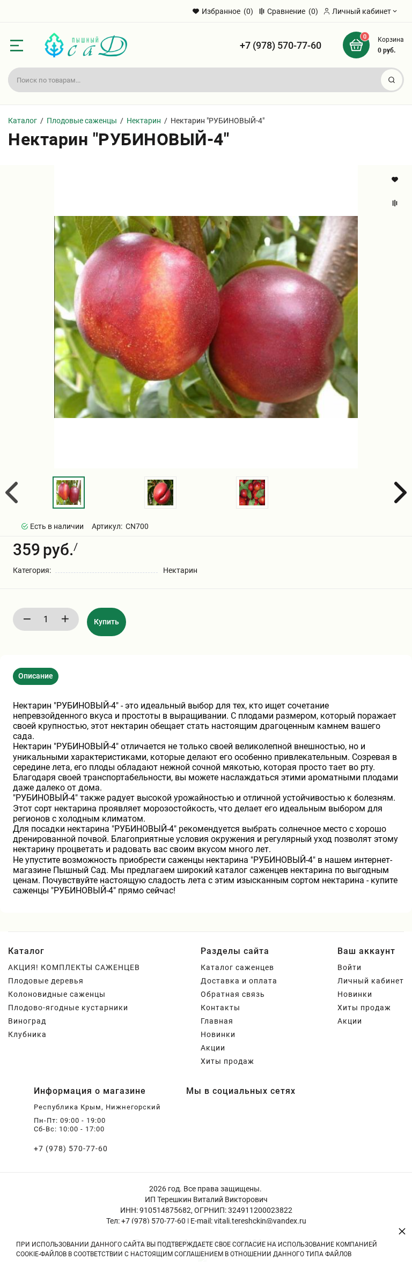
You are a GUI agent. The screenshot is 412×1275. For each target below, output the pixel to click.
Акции (213, 1047)
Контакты (220, 1007)
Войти (349, 967)
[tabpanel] (206, 798)
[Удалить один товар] (26, 619)
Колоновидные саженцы (57, 994)
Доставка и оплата (239, 980)
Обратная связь (233, 994)
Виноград (27, 1021)
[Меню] (16, 45)
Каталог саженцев (237, 967)
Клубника (27, 1034)
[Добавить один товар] (64, 619)
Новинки (218, 1034)
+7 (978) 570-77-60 (280, 45)
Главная (217, 1021)
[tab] (35, 676)
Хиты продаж (227, 1061)
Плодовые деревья (46, 980)
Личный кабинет (370, 980)
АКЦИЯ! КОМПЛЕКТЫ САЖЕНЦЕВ (74, 967)
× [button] (402, 1231)
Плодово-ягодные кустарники (68, 1007)
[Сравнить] (396, 203)
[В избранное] (396, 179)
